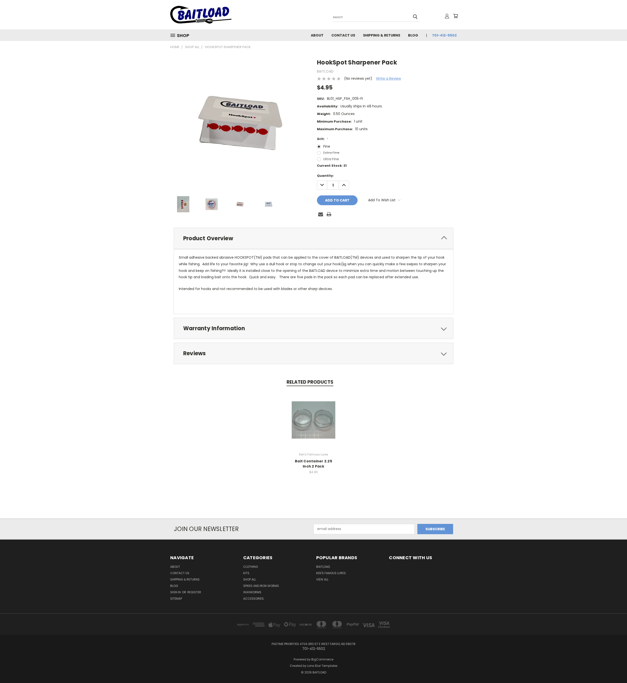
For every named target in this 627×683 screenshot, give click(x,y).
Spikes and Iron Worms (261, 586)
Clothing (250, 567)
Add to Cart (313, 424)
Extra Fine (331, 152)
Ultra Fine (331, 159)
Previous (614, 668)
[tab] (313, 238)
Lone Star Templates (322, 666)
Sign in (175, 592)
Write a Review (388, 78)
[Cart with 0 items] (455, 15)
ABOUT (317, 35)
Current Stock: (332, 165)
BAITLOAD (323, 567)
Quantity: (325, 175)
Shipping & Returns (381, 35)
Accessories (253, 598)
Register (194, 592)
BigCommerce (322, 659)
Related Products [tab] (310, 382)
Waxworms (252, 592)
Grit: (322, 139)
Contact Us (343, 35)
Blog (413, 35)
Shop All (249, 579)
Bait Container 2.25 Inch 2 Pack (313, 464)
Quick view (313, 415)
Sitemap (176, 598)
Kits (246, 573)
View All (322, 579)
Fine (326, 146)
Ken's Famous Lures (331, 573)
